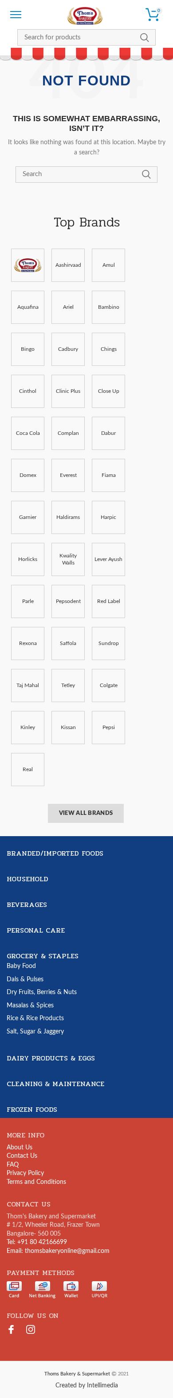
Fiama (109, 475)
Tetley (68, 685)
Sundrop (108, 643)
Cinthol (27, 391)
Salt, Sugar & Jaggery (35, 1032)
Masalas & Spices (30, 1005)
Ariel (68, 307)
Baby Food (21, 966)
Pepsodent (68, 601)
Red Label (108, 601)
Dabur (108, 433)
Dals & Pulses (25, 979)
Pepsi (108, 727)
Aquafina (28, 307)
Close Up (108, 391)
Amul (108, 265)
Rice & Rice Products (35, 1018)
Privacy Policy (25, 1173)
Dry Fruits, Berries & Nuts (42, 992)
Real (28, 769)
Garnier (27, 517)
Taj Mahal (27, 685)
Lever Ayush (108, 559)
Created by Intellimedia (86, 1386)
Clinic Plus (68, 391)
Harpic (108, 517)
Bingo (28, 349)
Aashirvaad (68, 265)
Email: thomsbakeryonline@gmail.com (58, 1251)
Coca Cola (28, 433)
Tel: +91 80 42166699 (37, 1242)
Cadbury (68, 349)
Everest (68, 475)
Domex (28, 475)
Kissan (68, 727)
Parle (28, 601)
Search (145, 37)
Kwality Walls (68, 559)
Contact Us (22, 1156)
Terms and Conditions (36, 1182)
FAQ (13, 1165)
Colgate (109, 685)
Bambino (108, 307)
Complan (68, 433)
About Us (19, 1148)
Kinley (27, 727)
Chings (109, 349)
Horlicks (27, 559)
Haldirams (68, 517)
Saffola (68, 643)
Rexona (28, 643)
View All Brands (86, 813)
